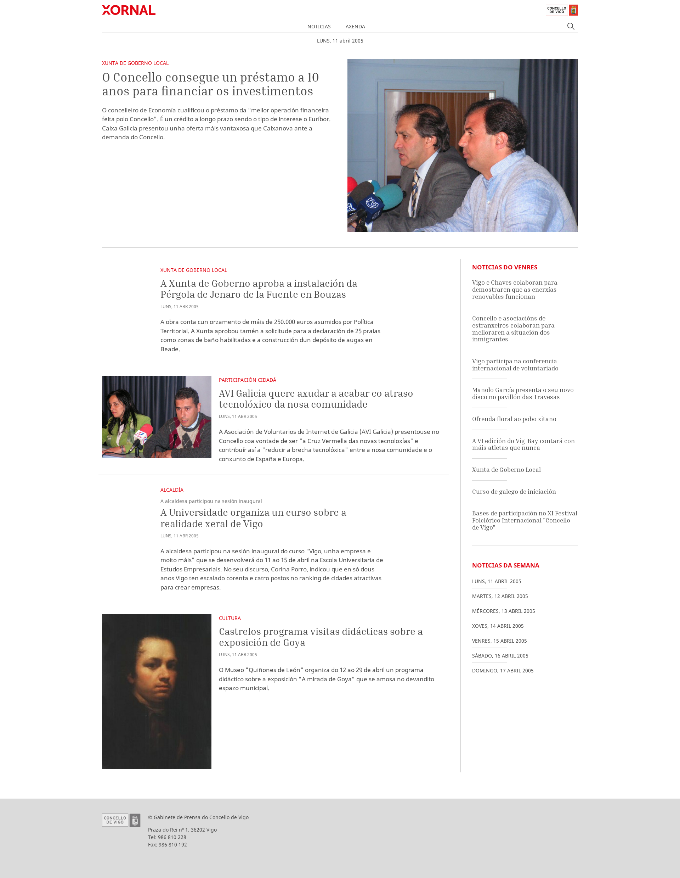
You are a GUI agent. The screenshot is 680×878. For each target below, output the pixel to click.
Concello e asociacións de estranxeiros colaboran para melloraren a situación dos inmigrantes (513, 328)
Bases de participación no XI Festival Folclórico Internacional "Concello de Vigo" (524, 520)
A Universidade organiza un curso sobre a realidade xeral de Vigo (253, 517)
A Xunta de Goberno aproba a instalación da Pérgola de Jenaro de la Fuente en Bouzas (258, 288)
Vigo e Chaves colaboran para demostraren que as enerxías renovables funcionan (514, 289)
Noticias (319, 26)
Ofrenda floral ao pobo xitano (514, 419)
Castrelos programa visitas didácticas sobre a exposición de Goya (321, 636)
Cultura (230, 618)
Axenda (355, 26)
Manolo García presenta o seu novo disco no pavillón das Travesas (523, 393)
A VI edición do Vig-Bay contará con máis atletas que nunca (523, 444)
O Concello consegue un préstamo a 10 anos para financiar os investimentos (210, 83)
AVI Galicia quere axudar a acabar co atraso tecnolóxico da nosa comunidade (316, 398)
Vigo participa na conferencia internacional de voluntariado (515, 364)
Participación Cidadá (247, 379)
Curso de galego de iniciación (514, 491)
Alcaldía (171, 489)
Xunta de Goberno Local (135, 63)
